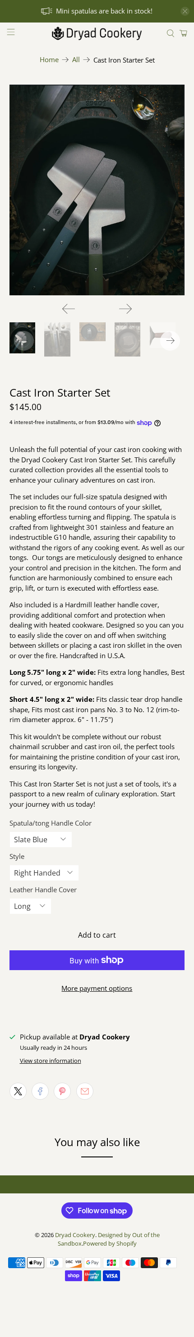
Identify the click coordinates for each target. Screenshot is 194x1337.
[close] (184, 11)
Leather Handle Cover (43, 889)
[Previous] (68, 309)
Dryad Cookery (75, 1235)
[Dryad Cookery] (97, 33)
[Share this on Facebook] (40, 1091)
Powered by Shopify (110, 1243)
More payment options (96, 988)
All (76, 59)
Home (49, 59)
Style (16, 856)
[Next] (125, 309)
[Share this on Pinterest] (62, 1091)
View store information (50, 1061)
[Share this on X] (18, 1091)
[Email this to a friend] (84, 1091)
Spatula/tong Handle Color (50, 822)
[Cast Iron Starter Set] (97, 190)
